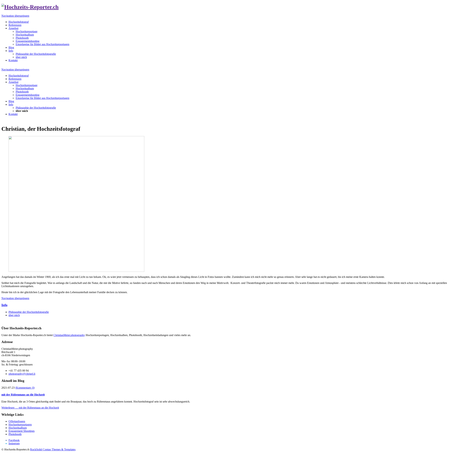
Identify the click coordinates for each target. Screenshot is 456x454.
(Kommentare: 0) (25, 387)
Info (11, 50)
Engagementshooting (27, 41)
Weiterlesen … (30, 407)
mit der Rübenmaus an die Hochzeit (23, 394)
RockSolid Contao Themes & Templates (53, 449)
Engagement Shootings (22, 430)
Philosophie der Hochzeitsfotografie (36, 53)
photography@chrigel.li (22, 373)
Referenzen (15, 25)
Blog (11, 47)
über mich (21, 57)
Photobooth (22, 37)
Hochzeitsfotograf (19, 21)
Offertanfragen (17, 421)
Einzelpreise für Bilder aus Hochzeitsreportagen (42, 44)
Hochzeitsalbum (25, 34)
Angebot (13, 28)
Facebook (14, 440)
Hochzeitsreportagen (20, 424)
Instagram (14, 443)
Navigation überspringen (15, 15)
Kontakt (13, 60)
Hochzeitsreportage (26, 31)
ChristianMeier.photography (69, 335)
